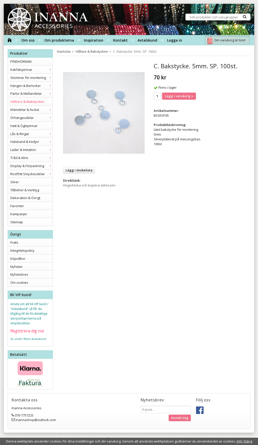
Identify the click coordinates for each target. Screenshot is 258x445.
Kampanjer (18, 214)
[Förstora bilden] (104, 112)
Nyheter (16, 266)
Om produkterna (59, 40)
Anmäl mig (179, 418)
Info (240, 441)
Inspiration (93, 40)
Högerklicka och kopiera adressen (89, 185)
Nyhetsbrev (19, 274)
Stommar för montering (28, 77)
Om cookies (19, 282)
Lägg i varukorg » (179, 96)
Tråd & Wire (19, 157)
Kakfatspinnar (21, 69)
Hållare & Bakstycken (27, 101)
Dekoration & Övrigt (25, 198)
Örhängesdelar (22, 117)
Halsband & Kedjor (24, 141)
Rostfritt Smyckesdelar (27, 174)
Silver (14, 182)
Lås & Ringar (19, 134)
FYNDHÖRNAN (20, 61)
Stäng (247, 441)
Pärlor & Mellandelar (26, 93)
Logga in (174, 40)
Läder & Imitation (23, 149)
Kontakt (120, 40)
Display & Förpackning (27, 166)
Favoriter (17, 206)
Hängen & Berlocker (25, 85)
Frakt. (14, 242)
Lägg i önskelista (79, 170)
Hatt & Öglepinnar (24, 125)
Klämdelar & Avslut (24, 109)
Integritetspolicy (22, 250)
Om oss (28, 40)
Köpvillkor (17, 258)
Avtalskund (147, 40)
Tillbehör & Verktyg (24, 190)
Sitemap (16, 222)
